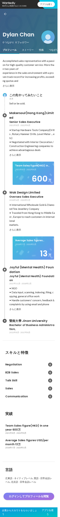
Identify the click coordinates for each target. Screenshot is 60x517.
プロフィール (10, 50)
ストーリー (28, 50)
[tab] (9, 50)
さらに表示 (8, 85)
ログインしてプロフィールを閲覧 (29, 496)
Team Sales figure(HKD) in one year (31, 166)
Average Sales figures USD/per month (29, 240)
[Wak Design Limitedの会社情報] (5, 192)
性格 (41, 50)
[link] (33, 173)
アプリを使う (46, 4)
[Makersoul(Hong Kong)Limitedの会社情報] (5, 115)
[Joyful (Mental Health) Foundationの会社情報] (5, 270)
